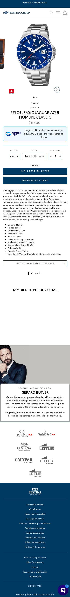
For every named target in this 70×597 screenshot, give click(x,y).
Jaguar (35, 108)
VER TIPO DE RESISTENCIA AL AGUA (35, 263)
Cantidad (55, 151)
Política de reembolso (35, 542)
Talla (34, 150)
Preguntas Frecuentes (35, 513)
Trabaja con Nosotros (35, 528)
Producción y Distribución (35, 571)
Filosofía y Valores (35, 562)
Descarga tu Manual (35, 518)
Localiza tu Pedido (35, 504)
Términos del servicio (35, 537)
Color (14, 150)
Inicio (34, 102)
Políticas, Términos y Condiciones (35, 523)
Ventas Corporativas (35, 532)
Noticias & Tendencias (35, 547)
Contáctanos (35, 509)
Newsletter (35, 586)
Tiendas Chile (35, 576)
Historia (35, 567)
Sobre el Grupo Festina (35, 557)
